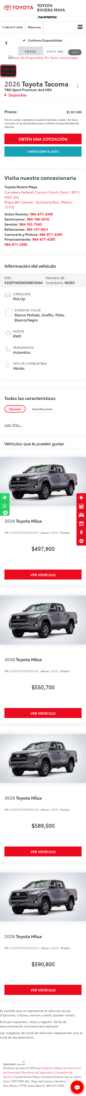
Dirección (35, 27)
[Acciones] (78, 86)
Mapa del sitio (64, 1068)
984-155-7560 (30, 223)
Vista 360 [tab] (55, 51)
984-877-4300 (41, 213)
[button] (81, 541)
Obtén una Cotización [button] (43, 139)
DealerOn (47, 1068)
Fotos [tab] (30, 51)
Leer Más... (13, 424)
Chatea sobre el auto (43, 151)
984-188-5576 (38, 218)
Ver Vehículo (43, 574)
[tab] (15, 409)
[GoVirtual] (14, 1062)
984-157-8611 (37, 229)
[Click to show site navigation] (80, 27)
